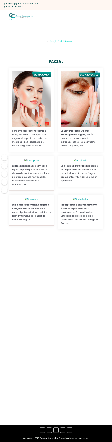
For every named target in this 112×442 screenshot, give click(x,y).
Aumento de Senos (70, 310)
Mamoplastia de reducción (75, 354)
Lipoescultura (67, 325)
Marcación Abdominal (72, 349)
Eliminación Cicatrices (23, 389)
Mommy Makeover (70, 301)
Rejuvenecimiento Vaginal (74, 380)
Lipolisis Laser (67, 340)
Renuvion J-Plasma (70, 359)
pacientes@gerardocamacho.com (21, 3)
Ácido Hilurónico (19, 415)
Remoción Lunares (21, 375)
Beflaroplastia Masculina (24, 255)
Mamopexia (66, 315)
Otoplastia (16, 260)
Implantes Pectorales (71, 255)
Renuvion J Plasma (70, 285)
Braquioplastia (67, 270)
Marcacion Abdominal (72, 265)
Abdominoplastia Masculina (75, 260)
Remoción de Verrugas (23, 410)
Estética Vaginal (68, 375)
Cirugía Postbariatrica (23, 393)
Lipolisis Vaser (67, 345)
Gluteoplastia (67, 330)
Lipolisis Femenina (69, 335)
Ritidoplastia (17, 265)
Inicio (42, 41)
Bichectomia (17, 270)
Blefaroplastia (18, 306)
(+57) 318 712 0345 (13, 6)
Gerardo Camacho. (49, 438)
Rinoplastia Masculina (23, 275)
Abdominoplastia (69, 306)
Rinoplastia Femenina (22, 315)
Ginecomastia (67, 275)
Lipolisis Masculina (69, 280)
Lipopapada (17, 280)
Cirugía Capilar (68, 410)
